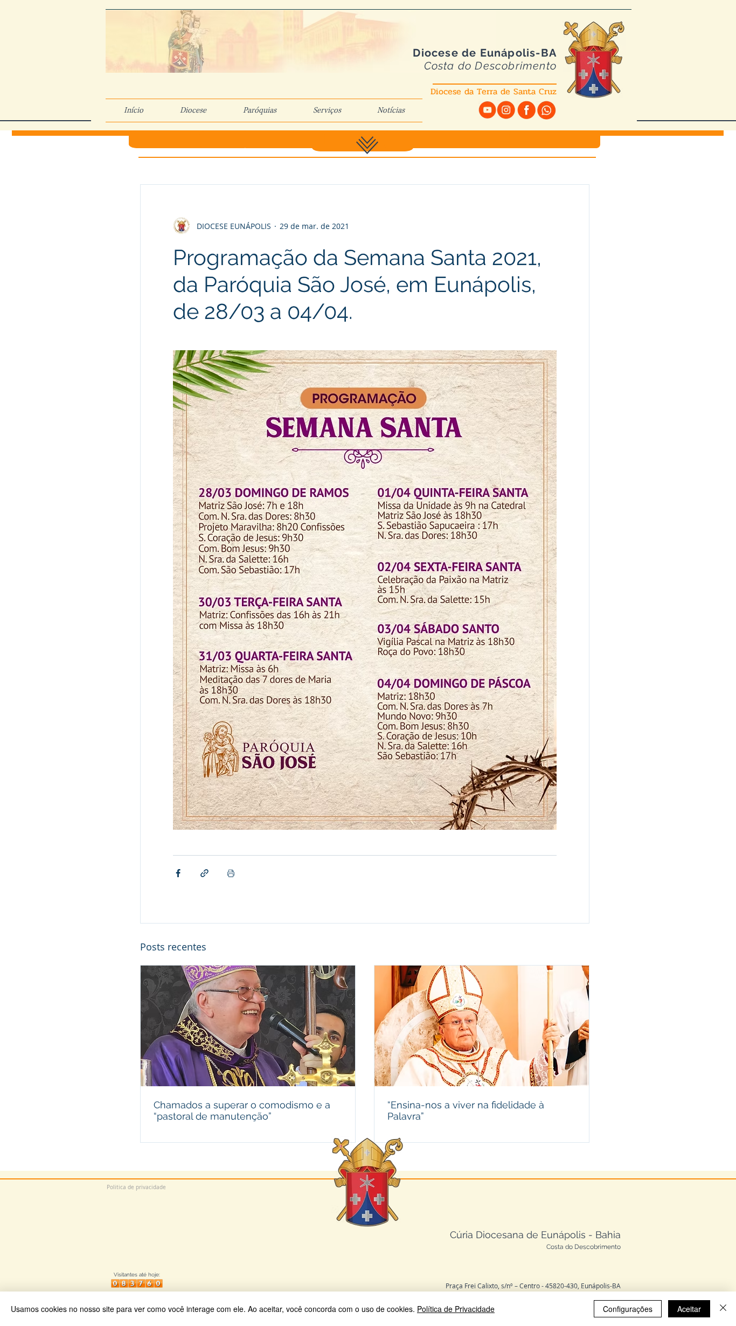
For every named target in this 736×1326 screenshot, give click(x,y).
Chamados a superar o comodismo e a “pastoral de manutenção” (242, 1110)
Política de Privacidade (456, 1308)
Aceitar (689, 1308)
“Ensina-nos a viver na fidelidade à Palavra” (465, 1110)
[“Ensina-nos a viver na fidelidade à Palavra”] (481, 1026)
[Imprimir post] (231, 873)
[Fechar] (723, 1308)
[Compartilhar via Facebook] (178, 873)
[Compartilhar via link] (204, 873)
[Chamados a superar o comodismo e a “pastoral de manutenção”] (248, 1026)
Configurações (627, 1308)
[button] (193, 110)
